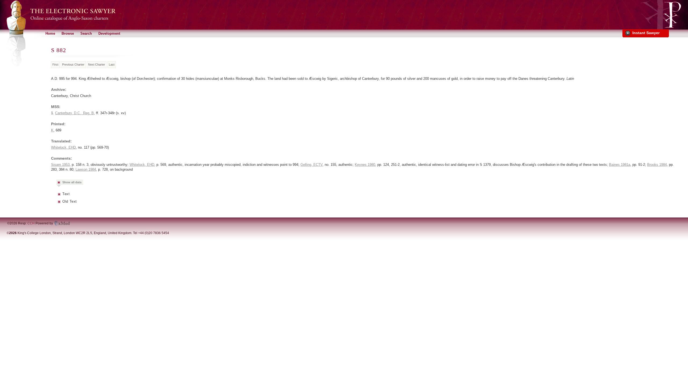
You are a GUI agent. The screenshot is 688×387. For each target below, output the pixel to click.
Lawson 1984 (86, 169)
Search (86, 33)
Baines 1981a (619, 165)
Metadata (59, 196)
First (55, 64)
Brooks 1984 (657, 165)
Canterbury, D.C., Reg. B (74, 113)
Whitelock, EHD (63, 147)
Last (111, 64)
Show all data (71, 182)
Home (50, 33)
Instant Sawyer (646, 33)
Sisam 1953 (60, 165)
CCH (31, 223)
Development (109, 33)
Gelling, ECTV (311, 165)
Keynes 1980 (365, 165)
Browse (68, 33)
